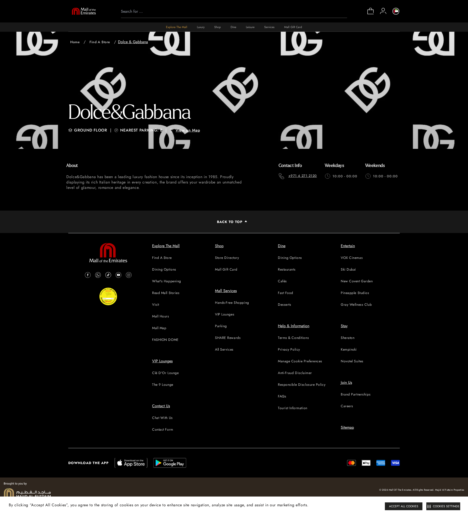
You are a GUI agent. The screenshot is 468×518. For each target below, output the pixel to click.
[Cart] (370, 14)
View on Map (188, 130)
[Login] (383, 11)
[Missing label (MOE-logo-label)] (83, 11)
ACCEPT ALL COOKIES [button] (403, 506)
